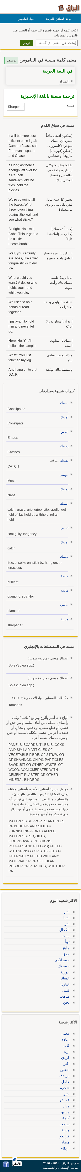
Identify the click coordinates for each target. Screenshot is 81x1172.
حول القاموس (25, 18)
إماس (64, 431)
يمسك (64, 403)
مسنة (64, 619)
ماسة (64, 576)
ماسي (64, 605)
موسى (63, 475)
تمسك (64, 542)
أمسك (64, 417)
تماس (64, 528)
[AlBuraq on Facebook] (6, 1166)
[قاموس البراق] (69, 8)
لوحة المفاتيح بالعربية (58, 18)
